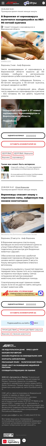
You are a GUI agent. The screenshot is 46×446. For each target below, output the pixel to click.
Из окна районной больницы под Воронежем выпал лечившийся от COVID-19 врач (27, 175)
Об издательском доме (13, 350)
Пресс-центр (32, 350)
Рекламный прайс (10, 362)
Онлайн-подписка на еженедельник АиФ (22, 356)
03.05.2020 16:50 (7, 9)
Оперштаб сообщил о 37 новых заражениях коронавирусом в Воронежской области (22, 113)
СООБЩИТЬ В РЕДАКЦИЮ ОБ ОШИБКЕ (18, 370)
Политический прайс (31, 362)
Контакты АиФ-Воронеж (13, 359)
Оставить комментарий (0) (23, 144)
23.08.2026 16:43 (7, 187)
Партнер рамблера (21, 435)
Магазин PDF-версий (11, 353)
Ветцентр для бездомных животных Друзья (19, 234)
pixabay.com (6, 61)
